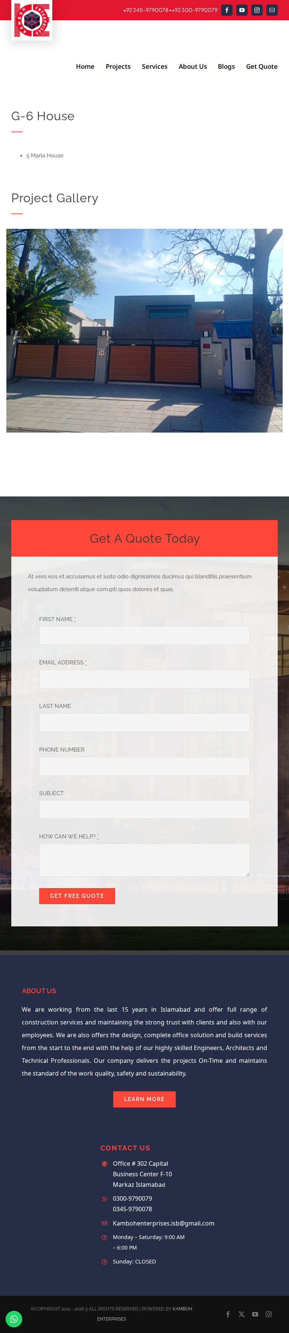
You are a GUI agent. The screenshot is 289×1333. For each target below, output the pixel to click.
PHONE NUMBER (62, 749)
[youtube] (242, 10)
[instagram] (257, 10)
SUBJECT (51, 793)
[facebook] (227, 10)
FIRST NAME (57, 619)
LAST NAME (55, 706)
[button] (11, 328)
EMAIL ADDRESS (63, 662)
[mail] (272, 10)
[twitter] (242, 1314)
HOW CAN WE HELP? (69, 836)
